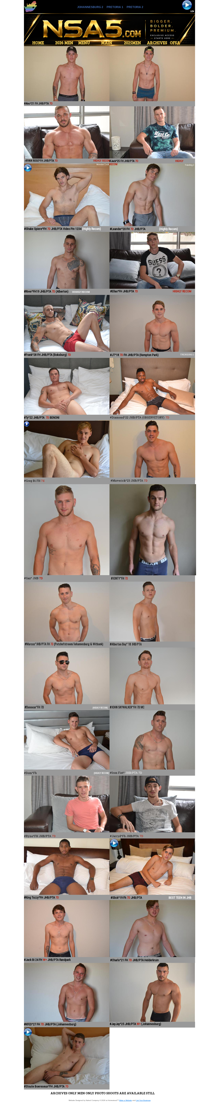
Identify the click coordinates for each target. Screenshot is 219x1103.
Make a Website (125, 1100)
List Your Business (143, 1100)
